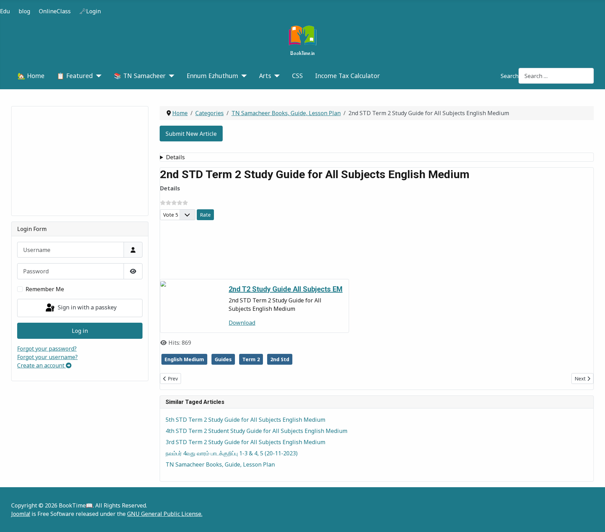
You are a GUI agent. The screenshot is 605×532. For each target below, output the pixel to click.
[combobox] (556, 76)
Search (510, 76)
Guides (223, 359)
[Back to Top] (592, 519)
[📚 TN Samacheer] (170, 75)
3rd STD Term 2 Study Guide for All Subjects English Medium (245, 442)
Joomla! (20, 514)
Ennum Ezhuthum (212, 75)
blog (24, 11)
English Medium (184, 359)
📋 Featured (75, 75)
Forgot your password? (47, 348)
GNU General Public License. (164, 514)
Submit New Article (191, 134)
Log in (80, 331)
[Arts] (275, 75)
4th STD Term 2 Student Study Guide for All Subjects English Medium (256, 431)
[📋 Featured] (97, 75)
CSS (297, 75)
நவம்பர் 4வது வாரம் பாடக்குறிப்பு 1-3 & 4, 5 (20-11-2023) (232, 453)
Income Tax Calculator (347, 75)
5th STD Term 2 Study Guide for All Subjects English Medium (245, 420)
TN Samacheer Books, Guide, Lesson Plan (220, 464)
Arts (265, 75)
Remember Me (45, 289)
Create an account (41, 365)
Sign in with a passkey (86, 307)
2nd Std (279, 359)
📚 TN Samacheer (140, 75)
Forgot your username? (47, 357)
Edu (5, 11)
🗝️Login (90, 11)
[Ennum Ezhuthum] (242, 75)
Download (242, 323)
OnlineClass (55, 11)
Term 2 (251, 359)
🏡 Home (31, 75)
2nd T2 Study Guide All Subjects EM (285, 289)
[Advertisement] (79, 161)
